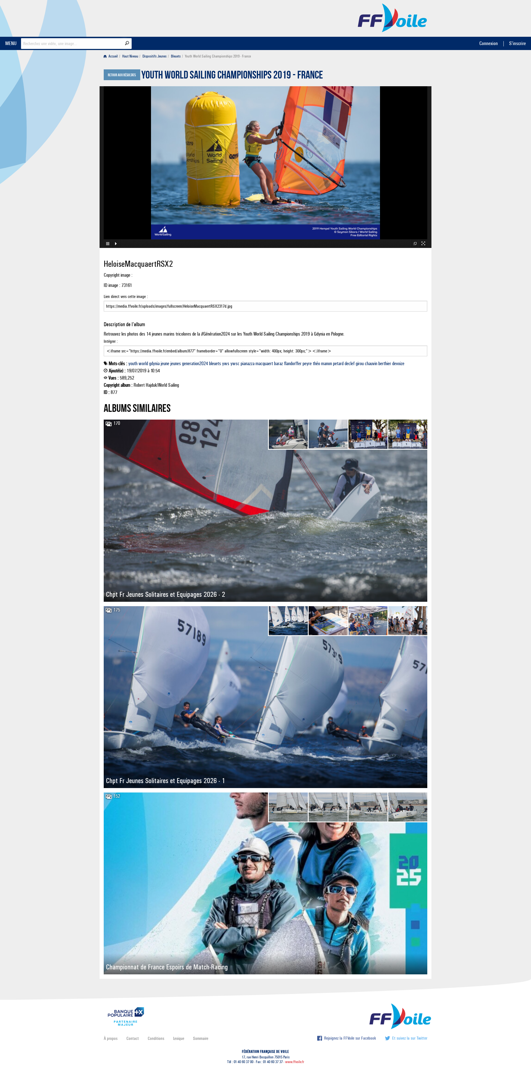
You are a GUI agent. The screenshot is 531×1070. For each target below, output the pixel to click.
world (143, 363)
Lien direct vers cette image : (126, 296)
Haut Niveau (130, 56)
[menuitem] (112, 56)
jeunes (175, 363)
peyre (307, 363)
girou (360, 363)
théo (316, 363)
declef (350, 363)
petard (338, 363)
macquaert (264, 363)
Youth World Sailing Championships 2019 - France (232, 76)
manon (326, 363)
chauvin (371, 363)
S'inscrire (517, 43)
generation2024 (195, 363)
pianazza (247, 363)
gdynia (154, 363)
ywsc (235, 363)
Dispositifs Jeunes (154, 56)
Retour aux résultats (122, 75)
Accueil (113, 56)
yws (225, 363)
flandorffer (292, 363)
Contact (132, 1038)
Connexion (488, 43)
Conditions (156, 1038)
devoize (398, 363)
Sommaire (200, 1038)
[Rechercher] (127, 43)
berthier (384, 363)
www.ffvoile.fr (294, 1061)
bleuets (215, 363)
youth (132, 363)
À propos (111, 1038)
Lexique (178, 1038)
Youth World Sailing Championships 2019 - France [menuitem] (218, 56)
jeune (165, 363)
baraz (278, 363)
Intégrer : (111, 341)
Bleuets (176, 56)
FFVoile (392, 17)
